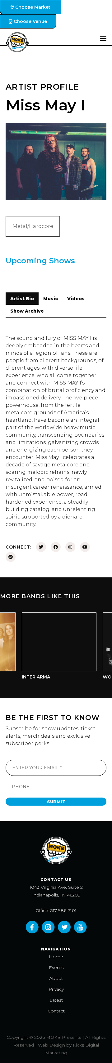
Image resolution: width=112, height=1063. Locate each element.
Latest (56, 1000)
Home (56, 956)
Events (56, 967)
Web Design (51, 1045)
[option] (55, 647)
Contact (56, 1011)
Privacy (56, 989)
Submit (56, 801)
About (56, 978)
